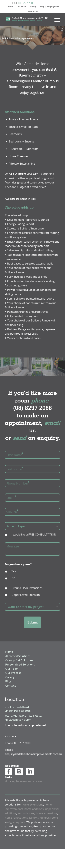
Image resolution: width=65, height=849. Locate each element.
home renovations (16, 817)
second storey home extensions (37, 813)
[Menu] (55, 19)
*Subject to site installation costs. (20, 198)
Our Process (13, 673)
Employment (53, 6)
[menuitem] (55, 17)
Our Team (21, 6)
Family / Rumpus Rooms (23, 119)
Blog (42, 6)
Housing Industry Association (23, 781)
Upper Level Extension (26, 595)
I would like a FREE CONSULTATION (34, 534)
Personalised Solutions (20, 664)
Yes (14, 571)
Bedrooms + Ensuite (21, 141)
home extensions (32, 804)
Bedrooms (15, 134)
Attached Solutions (17, 656)
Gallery (33, 6)
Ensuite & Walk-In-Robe (23, 127)
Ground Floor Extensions (27, 588)
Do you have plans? (18, 564)
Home (10, 6)
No (13, 578)
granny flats (17, 822)
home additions (34, 809)
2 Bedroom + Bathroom (23, 149)
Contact (10, 685)
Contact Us (33, 11)
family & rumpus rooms (43, 817)
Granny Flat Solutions (19, 660)
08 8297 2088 (26, 3)
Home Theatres (18, 156)
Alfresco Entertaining (22, 163)
